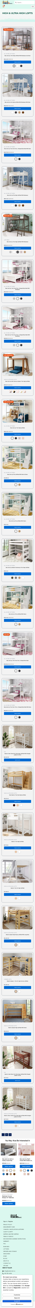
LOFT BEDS (6, 1249)
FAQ (4, 1243)
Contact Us (6, 1263)
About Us (6, 1261)
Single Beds (6, 1254)
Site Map (5, 1265)
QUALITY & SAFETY (8, 1232)
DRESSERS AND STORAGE (10, 1251)
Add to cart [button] (17, 760)
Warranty (6, 1241)
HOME (5, 1256)
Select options (17, 62)
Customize (17, 1295)
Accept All (17, 1301)
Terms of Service (8, 1236)
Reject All (17, 1298)
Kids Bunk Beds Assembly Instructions (14, 1239)
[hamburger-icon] (33, 6)
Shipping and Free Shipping (11, 1234)
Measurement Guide (9, 1227)
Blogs (5, 1258)
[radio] (14, 66)
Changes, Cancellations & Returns (13, 1229)
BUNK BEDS (6, 1246)
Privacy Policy (7, 1224)
